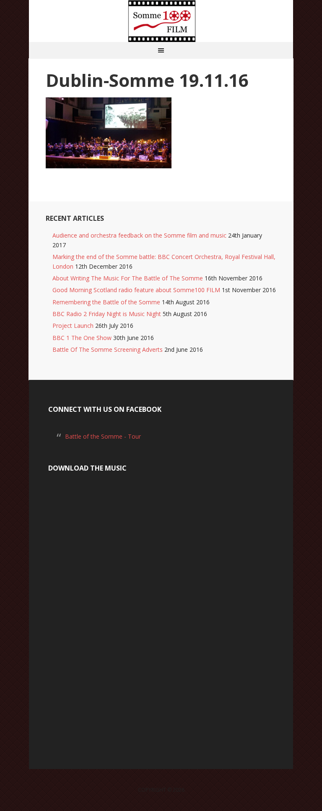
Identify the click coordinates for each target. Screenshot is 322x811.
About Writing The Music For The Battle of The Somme (127, 278)
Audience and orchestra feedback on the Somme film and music (139, 235)
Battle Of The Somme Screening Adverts (107, 349)
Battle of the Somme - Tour (103, 436)
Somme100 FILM (161, 21)
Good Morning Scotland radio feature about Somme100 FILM (136, 290)
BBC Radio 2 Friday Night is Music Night (106, 314)
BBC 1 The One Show (82, 338)
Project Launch (72, 326)
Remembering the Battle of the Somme (106, 302)
